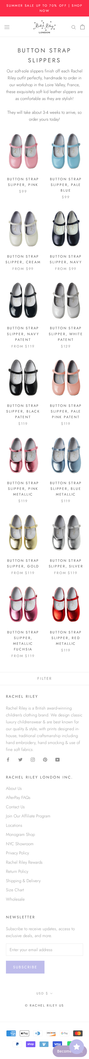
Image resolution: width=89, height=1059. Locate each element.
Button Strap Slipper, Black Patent (23, 411)
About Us (14, 788)
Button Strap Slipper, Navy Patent (23, 334)
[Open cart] (82, 26)
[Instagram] (33, 759)
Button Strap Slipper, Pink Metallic (23, 488)
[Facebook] (8, 759)
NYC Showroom (20, 844)
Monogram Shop (20, 834)
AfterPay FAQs (18, 797)
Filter (44, 678)
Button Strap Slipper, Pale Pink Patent (66, 411)
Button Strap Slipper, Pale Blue (66, 185)
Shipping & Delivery (23, 881)
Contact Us (15, 807)
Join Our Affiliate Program (28, 816)
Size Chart (15, 890)
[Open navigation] (6, 27)
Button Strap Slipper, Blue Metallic (66, 488)
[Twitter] (20, 759)
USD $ (42, 993)
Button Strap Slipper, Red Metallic (66, 638)
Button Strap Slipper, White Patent (66, 334)
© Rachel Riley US (44, 1005)
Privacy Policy (17, 853)
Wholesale (15, 899)
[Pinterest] (45, 759)
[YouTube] (57, 759)
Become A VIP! (70, 1051)
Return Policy (17, 871)
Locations (14, 825)
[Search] (73, 26)
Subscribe (25, 967)
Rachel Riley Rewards (24, 862)
